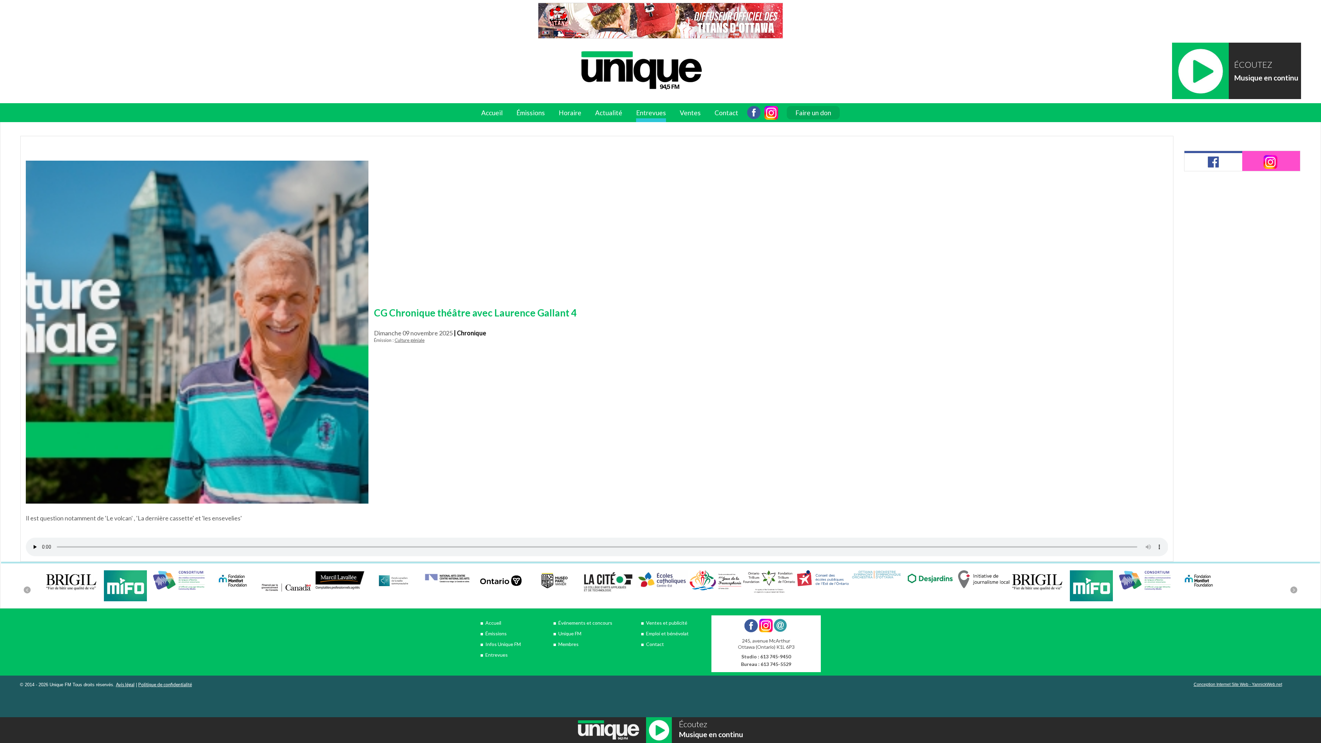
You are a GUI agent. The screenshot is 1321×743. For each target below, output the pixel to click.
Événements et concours (585, 623)
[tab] (1213, 161)
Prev (27, 589)
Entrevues (651, 113)
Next (1293, 589)
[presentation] (1213, 161)
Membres (568, 644)
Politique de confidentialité (165, 684)
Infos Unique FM (503, 644)
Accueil (492, 113)
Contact (726, 113)
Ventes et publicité (666, 623)
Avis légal (125, 684)
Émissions (496, 633)
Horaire (570, 113)
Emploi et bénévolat (667, 633)
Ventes (690, 113)
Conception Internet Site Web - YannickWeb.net (1238, 684)
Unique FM (569, 633)
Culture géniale (410, 340)
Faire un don (813, 113)
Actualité (608, 113)
